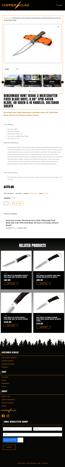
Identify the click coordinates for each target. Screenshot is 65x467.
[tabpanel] (13, 81)
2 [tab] (31, 91)
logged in (15, 228)
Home (5, 18)
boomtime (33, 463)
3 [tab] (32, 91)
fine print (45, 463)
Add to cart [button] (11, 283)
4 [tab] (34, 91)
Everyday (31, 193)
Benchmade (45, 193)
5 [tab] (35, 91)
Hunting (10, 18)
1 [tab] (29, 91)
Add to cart (17, 203)
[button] (58, 26)
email (39, 463)
